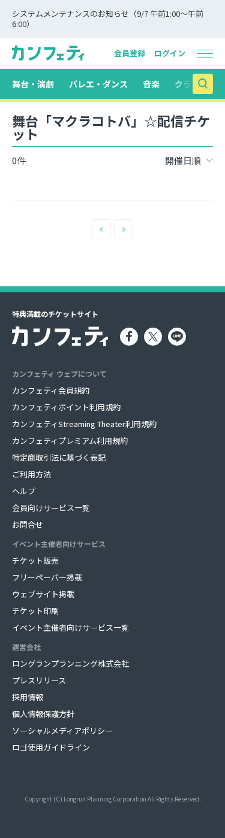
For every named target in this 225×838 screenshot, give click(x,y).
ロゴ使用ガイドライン (51, 747)
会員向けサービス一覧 (51, 507)
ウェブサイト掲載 (43, 594)
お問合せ (27, 524)
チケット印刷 (35, 610)
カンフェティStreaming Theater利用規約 (84, 423)
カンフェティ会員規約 (50, 390)
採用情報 (27, 697)
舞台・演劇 (33, 84)
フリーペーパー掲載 (47, 577)
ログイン (169, 53)
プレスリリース (39, 680)
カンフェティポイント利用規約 (66, 407)
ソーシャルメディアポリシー (62, 730)
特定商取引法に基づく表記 (59, 457)
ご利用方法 (31, 474)
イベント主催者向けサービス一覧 (70, 627)
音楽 (151, 84)
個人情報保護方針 (43, 713)
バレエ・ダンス (98, 84)
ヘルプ (23, 491)
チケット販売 (35, 560)
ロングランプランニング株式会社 (70, 663)
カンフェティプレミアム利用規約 (70, 440)
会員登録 (129, 53)
